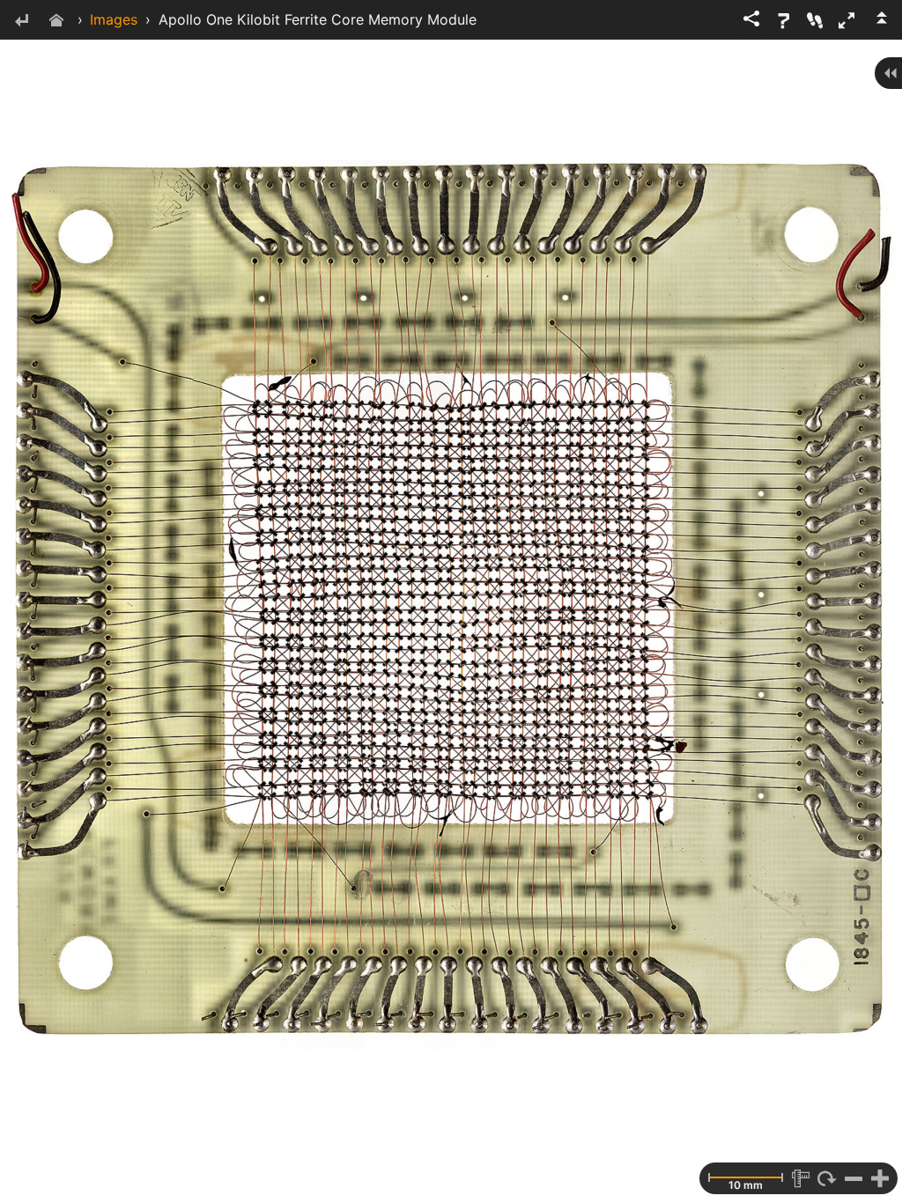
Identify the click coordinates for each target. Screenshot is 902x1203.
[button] (846, 20)
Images (113, 19)
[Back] (21, 21)
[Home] (56, 21)
